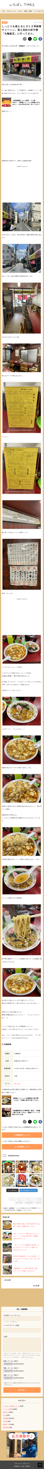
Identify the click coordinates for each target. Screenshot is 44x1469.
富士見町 (19, 1202)
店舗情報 (5, 22)
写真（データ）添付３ (11, 1375)
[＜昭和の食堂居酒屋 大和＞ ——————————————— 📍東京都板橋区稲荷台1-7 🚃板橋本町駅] (35, 1167)
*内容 (5, 1336)
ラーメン (31, 1199)
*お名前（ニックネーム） (12, 1315)
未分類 (5, 1421)
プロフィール (11, 11)
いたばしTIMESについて (11, 1406)
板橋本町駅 (30, 1202)
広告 (4, 1415)
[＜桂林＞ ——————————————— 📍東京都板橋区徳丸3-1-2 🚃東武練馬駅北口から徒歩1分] (35, 1180)
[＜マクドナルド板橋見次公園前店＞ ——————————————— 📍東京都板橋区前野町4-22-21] (22, 1180)
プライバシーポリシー (22, 1463)
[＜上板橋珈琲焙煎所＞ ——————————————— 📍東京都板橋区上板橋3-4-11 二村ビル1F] (22, 1167)
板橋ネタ (6, 1424)
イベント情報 (7, 1409)
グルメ (20, 11)
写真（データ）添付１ (11, 1361)
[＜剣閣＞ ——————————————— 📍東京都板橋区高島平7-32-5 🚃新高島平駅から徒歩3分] (8, 1167)
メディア (22, 1199)
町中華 (39, 1202)
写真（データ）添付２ (11, 1368)
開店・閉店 (28, 11)
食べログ (17, 1083)
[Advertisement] (22, 183)
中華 (40, 1199)
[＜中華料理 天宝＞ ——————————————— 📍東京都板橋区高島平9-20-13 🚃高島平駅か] (8, 1180)
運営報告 (6, 1427)
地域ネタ (6, 1412)
